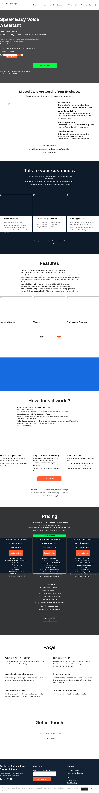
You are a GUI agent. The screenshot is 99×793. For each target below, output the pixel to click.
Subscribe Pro (83, 553)
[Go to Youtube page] (11, 779)
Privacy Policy (71, 780)
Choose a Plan (45, 65)
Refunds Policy (72, 783)
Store (70, 5)
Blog (76, 5)
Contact (59, 5)
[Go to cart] (96, 5)
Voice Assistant (86, 5)
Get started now (42, 779)
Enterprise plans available (50, 621)
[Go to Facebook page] (1, 779)
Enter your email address (41, 770)
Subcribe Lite (16, 553)
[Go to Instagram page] (8, 779)
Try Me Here (49, 479)
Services (44, 5)
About (52, 5)
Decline (93, 789)
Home (35, 5)
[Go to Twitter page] (4, 779)
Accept (84, 789)
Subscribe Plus (49, 553)
